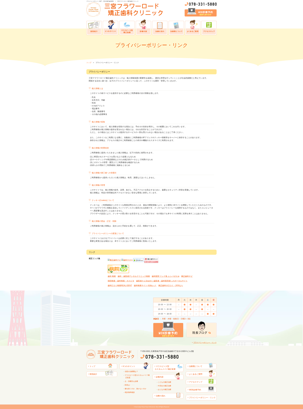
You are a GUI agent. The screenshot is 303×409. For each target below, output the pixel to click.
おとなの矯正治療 (164, 389)
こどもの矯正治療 (164, 382)
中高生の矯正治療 (164, 386)
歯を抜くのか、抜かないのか (135, 389)
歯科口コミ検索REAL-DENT (120, 285)
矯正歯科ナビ (187, 276)
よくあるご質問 (192, 27)
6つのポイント (110, 27)
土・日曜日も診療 (131, 381)
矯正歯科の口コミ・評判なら (170, 285)
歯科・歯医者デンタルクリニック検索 (134, 276)
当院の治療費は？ (131, 371)
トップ (88, 63)
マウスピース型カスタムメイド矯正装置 (127, 27)
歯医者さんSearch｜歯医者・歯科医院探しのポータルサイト (162, 281)
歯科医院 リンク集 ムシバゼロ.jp (165, 276)
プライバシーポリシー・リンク (205, 342)
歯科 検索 (112, 276)
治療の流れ (159, 27)
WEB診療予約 (195, 390)
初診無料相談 (130, 392)
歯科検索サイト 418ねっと (145, 285)
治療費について (176, 27)
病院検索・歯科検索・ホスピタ (121, 281)
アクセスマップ (209, 27)
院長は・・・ (130, 385)
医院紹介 (94, 27)
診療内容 (143, 27)
